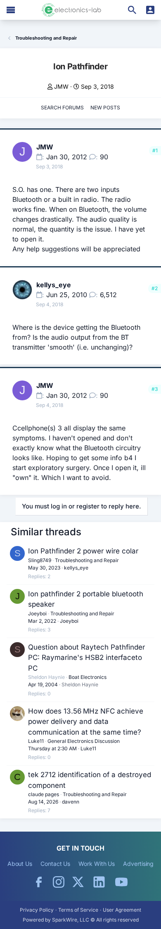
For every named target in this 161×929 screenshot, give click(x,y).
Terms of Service (78, 910)
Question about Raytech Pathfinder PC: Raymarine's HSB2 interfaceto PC (86, 657)
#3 (155, 389)
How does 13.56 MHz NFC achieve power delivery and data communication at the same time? (85, 721)
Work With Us (96, 863)
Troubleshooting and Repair (87, 560)
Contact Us (55, 863)
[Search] (132, 10)
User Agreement (122, 910)
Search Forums (62, 107)
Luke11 (36, 741)
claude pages (43, 794)
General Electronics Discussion (83, 741)
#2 (155, 288)
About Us (19, 863)
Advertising (138, 863)
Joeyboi (37, 613)
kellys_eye (53, 285)
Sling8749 (39, 560)
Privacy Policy (37, 910)
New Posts (105, 107)
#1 (155, 150)
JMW (61, 86)
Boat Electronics (88, 677)
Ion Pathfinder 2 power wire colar (83, 551)
